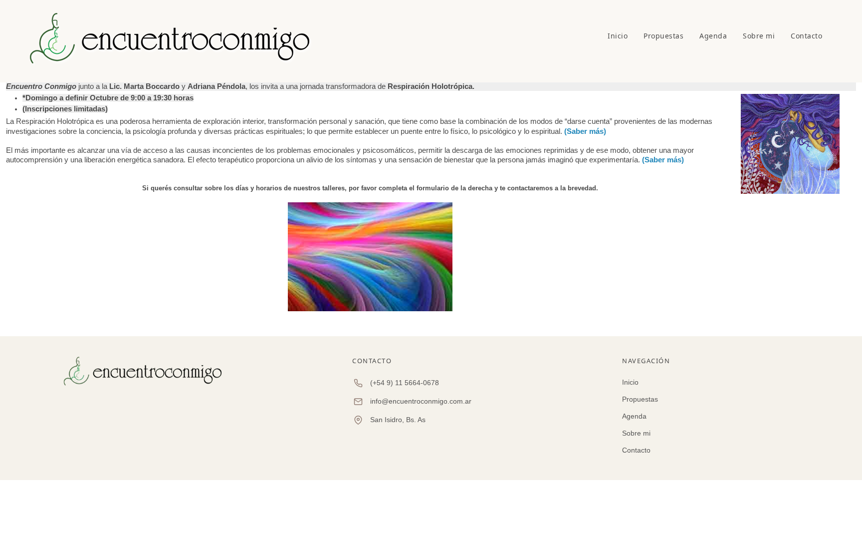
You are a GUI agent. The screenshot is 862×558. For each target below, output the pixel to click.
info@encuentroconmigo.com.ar (420, 401)
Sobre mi (759, 35)
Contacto (806, 35)
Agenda (713, 35)
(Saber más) (585, 131)
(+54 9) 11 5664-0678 (404, 383)
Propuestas (663, 35)
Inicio (618, 35)
